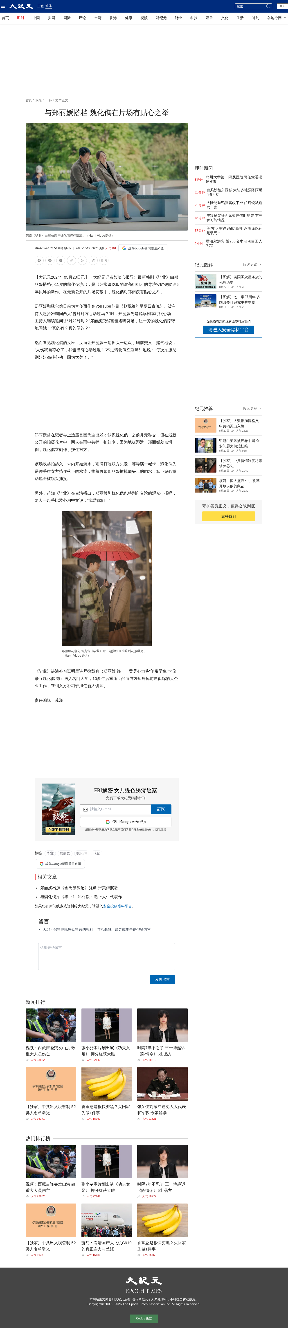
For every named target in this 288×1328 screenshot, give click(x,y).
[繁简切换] (103, 261)
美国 (51, 18)
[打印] (82, 261)
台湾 (97, 18)
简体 (48, 6)
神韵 (255, 18)
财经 (178, 18)
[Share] (28, 1060)
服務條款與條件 (143, 829)
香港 (113, 18)
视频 (144, 18)
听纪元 (161, 18)
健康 (128, 18)
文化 (224, 18)
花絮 (96, 853)
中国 (36, 18)
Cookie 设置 (144, 1318)
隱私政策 (160, 829)
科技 (194, 18)
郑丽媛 (65, 853)
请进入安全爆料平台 (228, 329)
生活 (240, 18)
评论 (82, 18)
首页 (5, 18)
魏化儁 (81, 853)
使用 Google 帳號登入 (129, 822)
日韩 (48, 100)
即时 (20, 18)
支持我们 (228, 516)
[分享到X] (60, 261)
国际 (67, 18)
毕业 (50, 853)
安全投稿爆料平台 (117, 906)
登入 (282, 6)
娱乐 (209, 18)
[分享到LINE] (49, 261)
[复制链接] (71, 260)
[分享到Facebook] (39, 261)
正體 (40, 6)
